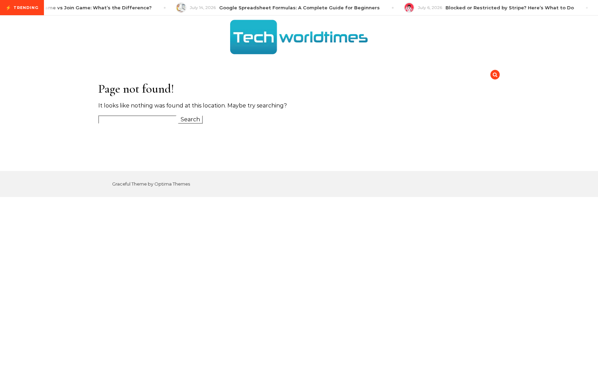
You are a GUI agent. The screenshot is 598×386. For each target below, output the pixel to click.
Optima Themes (172, 184)
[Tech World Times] (299, 39)
